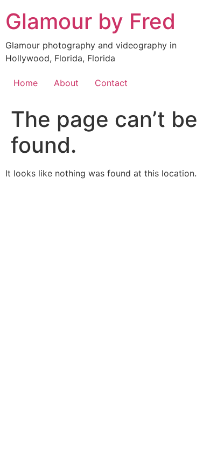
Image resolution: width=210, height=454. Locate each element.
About (66, 82)
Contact (111, 82)
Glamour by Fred (90, 21)
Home (25, 82)
